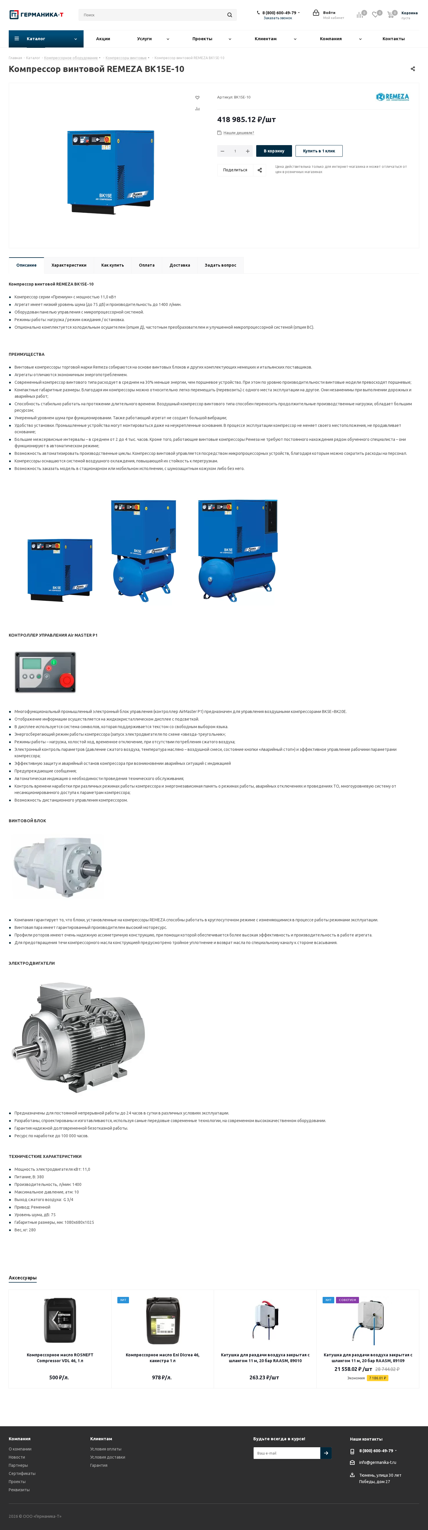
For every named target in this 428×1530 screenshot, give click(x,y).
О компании (20, 1449)
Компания (20, 1438)
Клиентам (101, 1438)
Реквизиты (19, 1489)
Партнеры (18, 1465)
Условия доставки (107, 1457)
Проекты (17, 1481)
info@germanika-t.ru (377, 1462)
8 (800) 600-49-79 (279, 12)
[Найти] (230, 15)
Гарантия (98, 1465)
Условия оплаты (105, 1449)
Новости (17, 1457)
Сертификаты (22, 1473)
